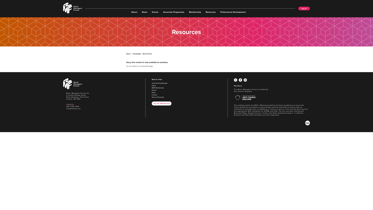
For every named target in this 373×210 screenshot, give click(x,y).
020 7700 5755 (72, 106)
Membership (195, 12)
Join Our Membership (161, 103)
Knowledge (137, 54)
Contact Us (70, 104)
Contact (154, 95)
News (144, 12)
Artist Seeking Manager (160, 83)
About (134, 12)
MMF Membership (158, 88)
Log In (304, 8)
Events (155, 12)
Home (128, 54)
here (151, 66)
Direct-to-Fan (147, 54)
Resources (211, 12)
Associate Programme (173, 12)
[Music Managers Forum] (72, 89)
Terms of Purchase (158, 97)
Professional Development (233, 12)
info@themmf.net (73, 109)
